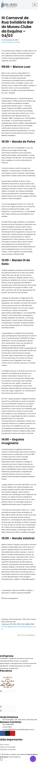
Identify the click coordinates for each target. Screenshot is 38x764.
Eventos (4, 42)
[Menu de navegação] (34, 4)
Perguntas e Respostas (8, 749)
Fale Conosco (4, 744)
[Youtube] (12, 733)
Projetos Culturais (14, 42)
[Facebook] (2, 733)
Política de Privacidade (7, 747)
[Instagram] (7, 733)
